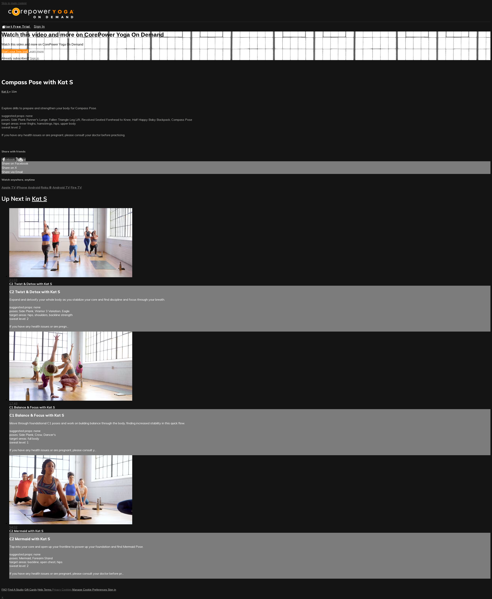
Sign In (39, 26)
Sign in (34, 58)
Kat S (5, 91)
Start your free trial (15, 51)
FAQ (4, 589)
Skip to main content (14, 3)
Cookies (67, 589)
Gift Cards (30, 589)
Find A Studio (16, 589)
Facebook (9, 159)
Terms (48, 589)
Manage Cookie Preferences (90, 589)
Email (22, 159)
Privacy (57, 589)
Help (40, 589)
